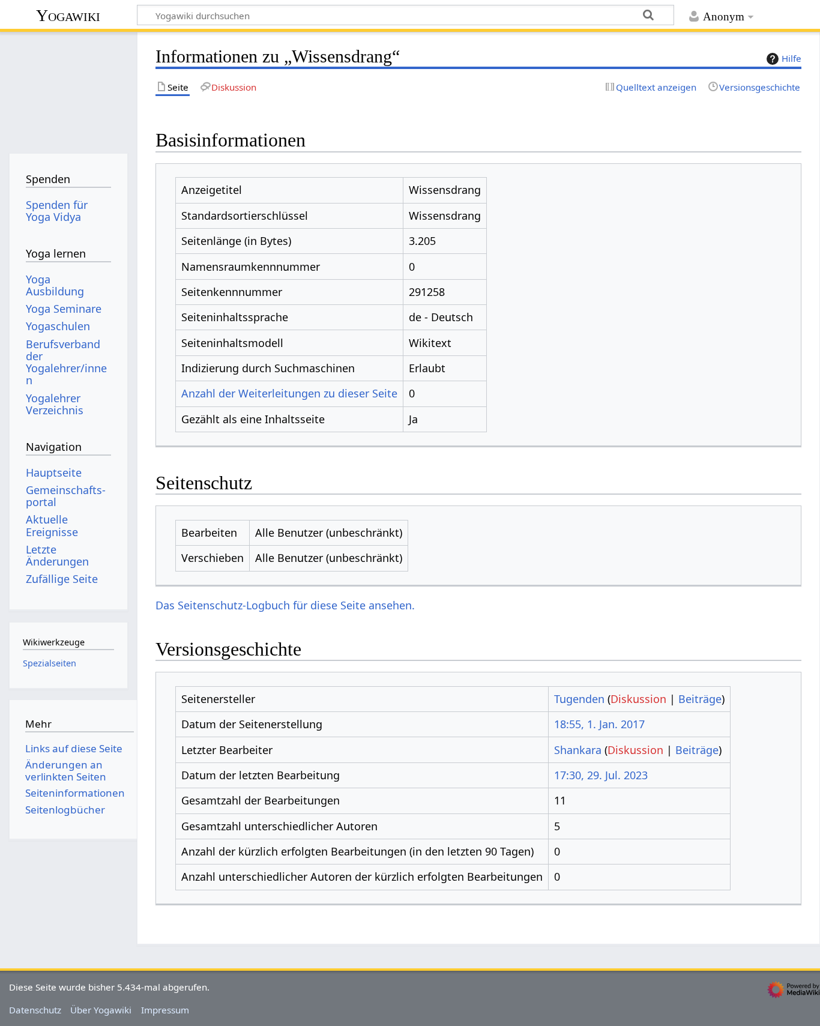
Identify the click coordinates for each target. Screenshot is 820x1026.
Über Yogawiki (100, 1010)
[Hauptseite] (68, 88)
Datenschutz (35, 1010)
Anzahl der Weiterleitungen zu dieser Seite (289, 393)
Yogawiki (68, 15)
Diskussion (638, 699)
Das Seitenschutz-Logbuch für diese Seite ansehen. (285, 605)
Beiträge (700, 699)
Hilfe (791, 58)
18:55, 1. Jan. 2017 (599, 724)
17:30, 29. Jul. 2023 (601, 775)
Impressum (165, 1010)
